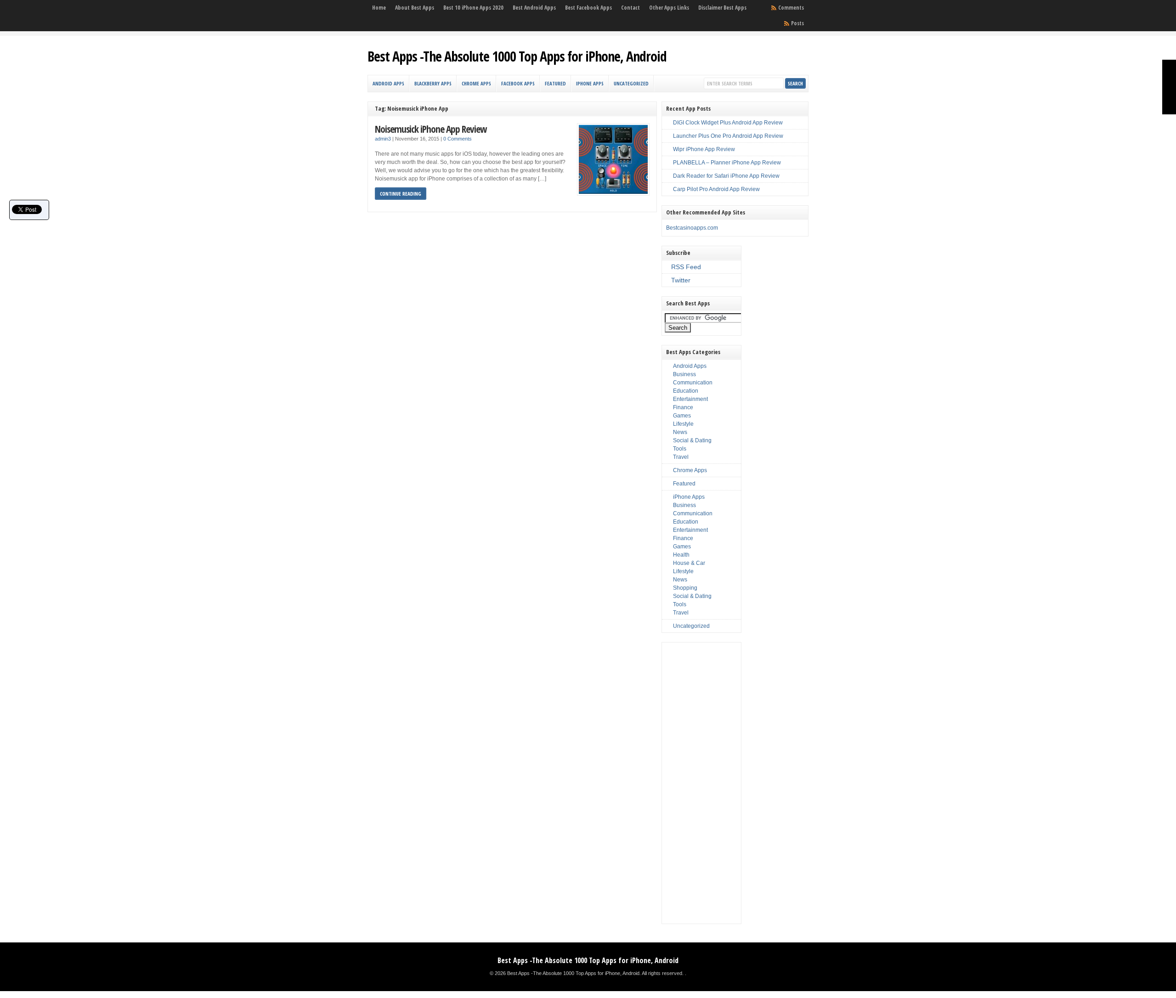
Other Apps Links (669, 7)
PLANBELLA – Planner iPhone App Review (727, 162)
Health (681, 555)
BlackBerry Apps (433, 83)
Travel (681, 457)
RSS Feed (686, 267)
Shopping (685, 588)
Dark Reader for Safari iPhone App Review (726, 176)
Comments (791, 7)
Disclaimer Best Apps (722, 7)
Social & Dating (692, 440)
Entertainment (690, 399)
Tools (679, 448)
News (680, 432)
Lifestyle (683, 424)
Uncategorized (631, 83)
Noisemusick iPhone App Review (430, 128)
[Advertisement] (701, 783)
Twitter (680, 280)
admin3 (383, 138)
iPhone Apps (590, 83)
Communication (692, 382)
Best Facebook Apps (588, 7)
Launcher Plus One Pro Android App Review (728, 136)
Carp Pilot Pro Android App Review (716, 189)
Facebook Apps (518, 83)
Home (379, 7)
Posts (797, 23)
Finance (683, 407)
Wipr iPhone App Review (704, 149)
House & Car (689, 563)
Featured (555, 83)
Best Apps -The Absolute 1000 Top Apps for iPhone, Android (517, 56)
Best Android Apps (534, 7)
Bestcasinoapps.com (692, 228)
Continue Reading (400, 193)
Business (684, 374)
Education (685, 391)
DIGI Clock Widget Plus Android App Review (728, 122)
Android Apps (388, 83)
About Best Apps (414, 7)
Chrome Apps (476, 83)
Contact (630, 7)
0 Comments (457, 138)
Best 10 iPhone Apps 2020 (473, 7)
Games (682, 415)
